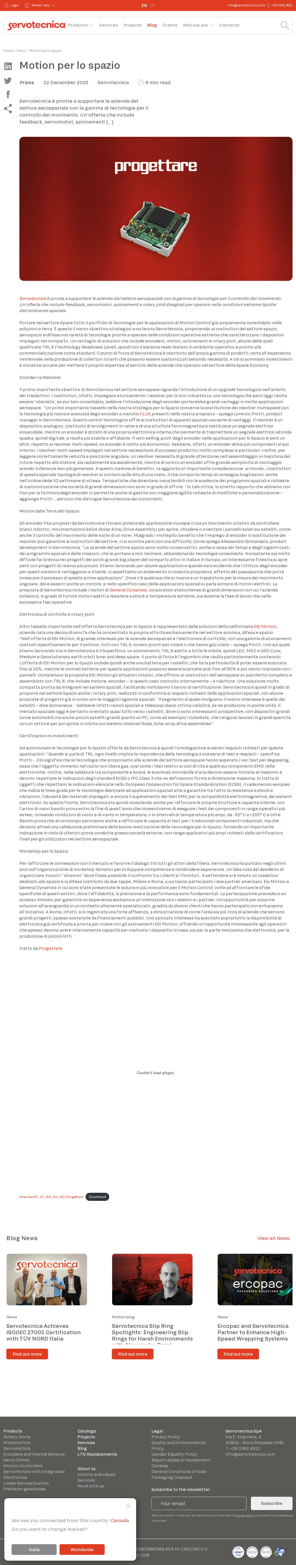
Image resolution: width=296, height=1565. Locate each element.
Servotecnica (32, 298)
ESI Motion (265, 626)
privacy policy (245, 1515)
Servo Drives (16, 1459)
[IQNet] (239, 1551)
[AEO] (279, 1551)
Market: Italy (40, 5)
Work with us (90, 1485)
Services (108, 25)
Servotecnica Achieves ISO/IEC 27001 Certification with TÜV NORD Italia (43, 1332)
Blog (152, 25)
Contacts (229, 25)
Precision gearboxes (24, 1488)
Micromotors (17, 1442)
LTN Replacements (97, 1454)
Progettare (50, 948)
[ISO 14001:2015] (266, 1551)
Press (21, 50)
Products (78, 25)
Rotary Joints (17, 1436)
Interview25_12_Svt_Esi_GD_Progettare (51, 1197)
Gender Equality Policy (174, 1454)
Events (170, 25)
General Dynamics (128, 589)
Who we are (195, 25)
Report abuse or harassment (180, 1459)
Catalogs (86, 1430)
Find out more (27, 1354)
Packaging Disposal (171, 1477)
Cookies (159, 1465)
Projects (133, 25)
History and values (96, 1474)
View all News (274, 1238)
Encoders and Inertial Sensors (34, 1454)
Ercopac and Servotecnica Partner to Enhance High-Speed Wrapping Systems (252, 1332)
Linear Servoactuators (26, 1483)
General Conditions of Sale (178, 1471)
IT (152, 5)
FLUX (145, 413)
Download (97, 1197)
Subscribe (271, 1503)
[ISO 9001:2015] (253, 1551)
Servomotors (17, 1448)
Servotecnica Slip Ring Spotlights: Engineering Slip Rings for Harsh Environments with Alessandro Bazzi (152, 1335)
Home (8, 50)
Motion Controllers (23, 1465)
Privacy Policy (165, 1436)
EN (144, 5)
